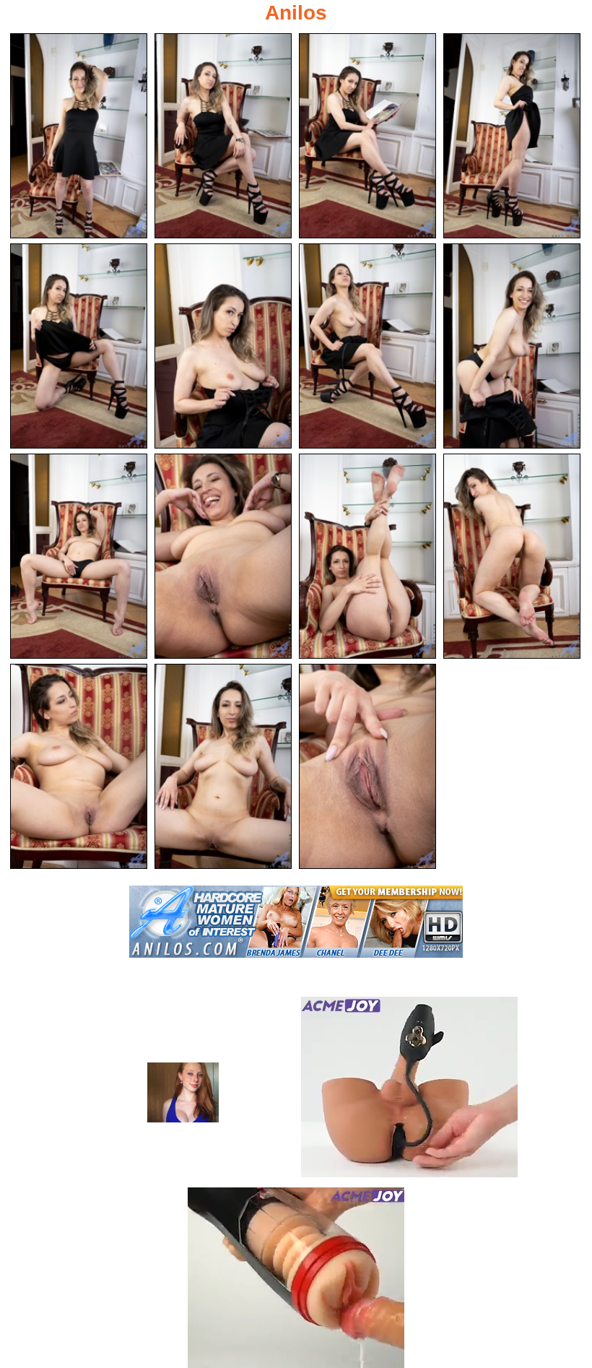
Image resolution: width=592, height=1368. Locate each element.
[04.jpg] (511, 135)
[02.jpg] (223, 135)
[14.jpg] (223, 766)
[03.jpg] (367, 135)
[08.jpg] (511, 346)
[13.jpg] (78, 766)
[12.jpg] (511, 556)
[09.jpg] (78, 556)
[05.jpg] (78, 346)
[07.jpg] (367, 346)
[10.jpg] (223, 556)
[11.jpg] (367, 556)
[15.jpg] (367, 766)
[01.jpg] (78, 135)
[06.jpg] (223, 346)
